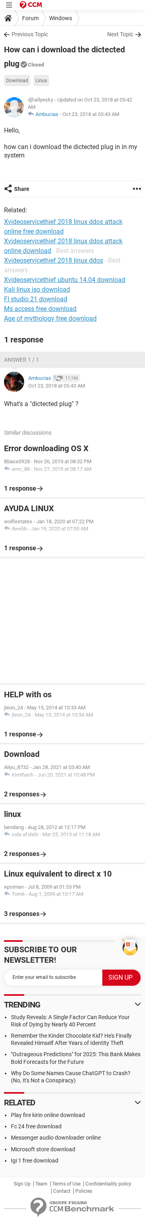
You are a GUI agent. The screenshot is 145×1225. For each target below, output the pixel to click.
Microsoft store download (43, 1149)
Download (17, 80)
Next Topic (120, 34)
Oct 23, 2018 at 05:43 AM (90, 114)
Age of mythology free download (50, 318)
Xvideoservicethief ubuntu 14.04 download (64, 280)
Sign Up (22, 1184)
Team (41, 1184)
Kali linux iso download (37, 289)
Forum (30, 18)
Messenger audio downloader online (56, 1137)
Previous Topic (30, 34)
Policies (83, 1191)
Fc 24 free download (36, 1126)
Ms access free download (40, 309)
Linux (41, 80)
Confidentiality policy (108, 1184)
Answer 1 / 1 (21, 360)
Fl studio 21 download (35, 299)
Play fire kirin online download (48, 1115)
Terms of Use (66, 1184)
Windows (60, 18)
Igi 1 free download (34, 1160)
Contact (61, 1191)
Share (21, 189)
